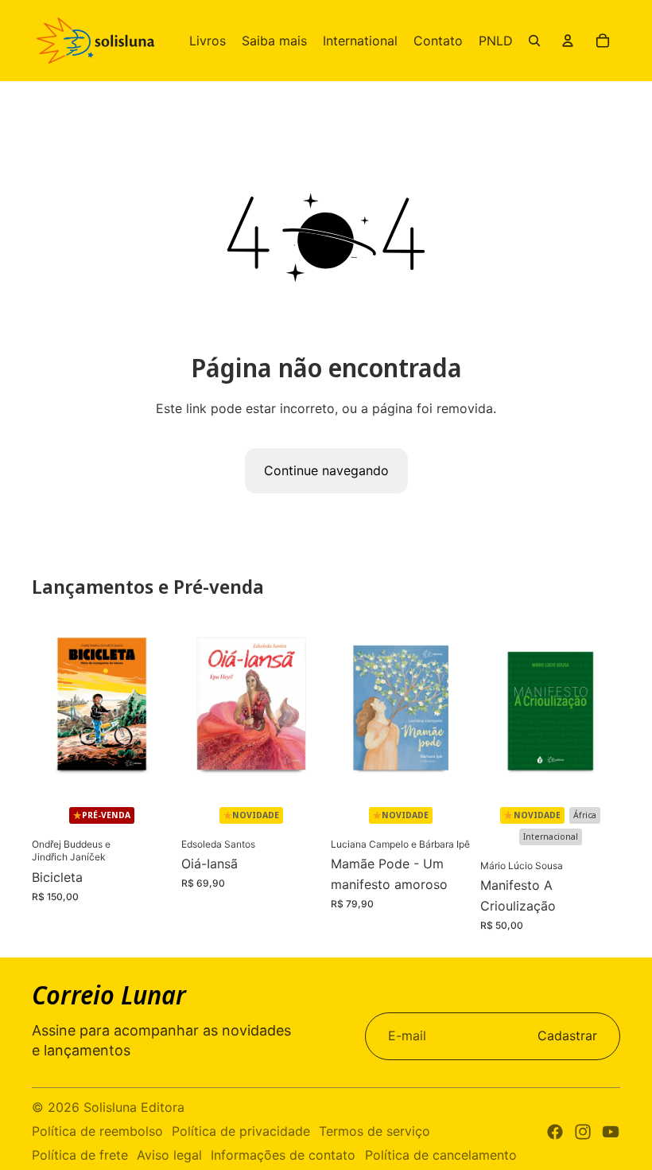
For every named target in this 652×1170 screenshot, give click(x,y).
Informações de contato (283, 1155)
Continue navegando (326, 470)
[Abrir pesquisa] (534, 40)
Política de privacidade (241, 1131)
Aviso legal (169, 1155)
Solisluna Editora (133, 1107)
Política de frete (80, 1155)
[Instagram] (582, 1131)
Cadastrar (567, 1035)
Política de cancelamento (441, 1155)
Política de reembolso (97, 1131)
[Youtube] (610, 1131)
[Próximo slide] (159, 705)
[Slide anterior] (44, 705)
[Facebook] (555, 1131)
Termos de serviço (374, 1131)
